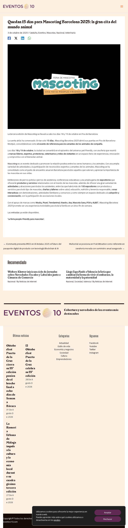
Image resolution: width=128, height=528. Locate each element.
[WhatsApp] (29, 38)
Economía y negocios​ (64, 349)
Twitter (92, 349)
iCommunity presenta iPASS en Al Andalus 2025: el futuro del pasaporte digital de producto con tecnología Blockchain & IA (32, 244)
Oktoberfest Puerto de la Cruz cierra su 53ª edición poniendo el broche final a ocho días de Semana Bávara (11, 375)
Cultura (64, 356)
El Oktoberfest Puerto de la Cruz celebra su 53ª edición (30, 360)
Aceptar (107, 512)
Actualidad (64, 343)
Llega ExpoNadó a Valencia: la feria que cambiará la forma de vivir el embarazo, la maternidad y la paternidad (89, 275)
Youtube (93, 346)
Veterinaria (70, 33)
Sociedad (78, 281)
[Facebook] (9, 38)
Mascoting (12, 164)
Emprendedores (63, 359)
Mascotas (51, 33)
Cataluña (33, 33)
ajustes (57, 520)
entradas (15, 212)
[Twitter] (15, 38)
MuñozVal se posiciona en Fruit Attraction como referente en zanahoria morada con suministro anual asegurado (97, 244)
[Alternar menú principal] (122, 6)
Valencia (87, 281)
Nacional (60, 33)
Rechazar (107, 519)
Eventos (42, 33)
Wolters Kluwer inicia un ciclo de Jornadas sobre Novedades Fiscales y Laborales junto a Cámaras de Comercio (34, 275)
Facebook (93, 343)
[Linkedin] (22, 38)
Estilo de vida (64, 346)
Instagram (93, 353)
